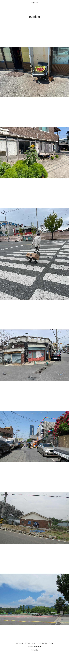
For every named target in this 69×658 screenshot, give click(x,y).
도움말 (51, 643)
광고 (33, 643)
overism (34, 16)
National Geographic (34, 646)
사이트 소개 (19, 643)
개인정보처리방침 (42, 643)
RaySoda (34, 2)
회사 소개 (27, 643)
